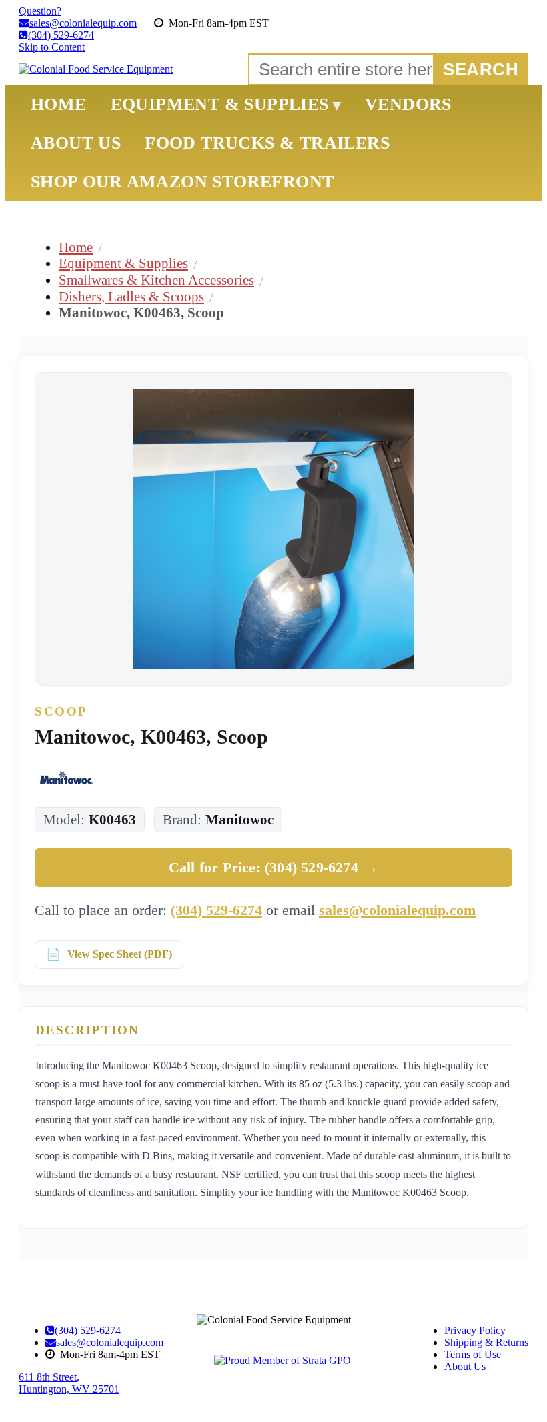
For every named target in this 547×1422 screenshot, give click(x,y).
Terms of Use (472, 1354)
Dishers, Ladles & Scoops (131, 296)
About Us (465, 1366)
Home (76, 247)
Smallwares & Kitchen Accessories (156, 279)
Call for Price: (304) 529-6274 (273, 867)
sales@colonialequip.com (397, 910)
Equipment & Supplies (123, 263)
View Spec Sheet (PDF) (119, 954)
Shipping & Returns (486, 1342)
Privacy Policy (475, 1330)
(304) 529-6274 (216, 910)
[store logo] (96, 69)
